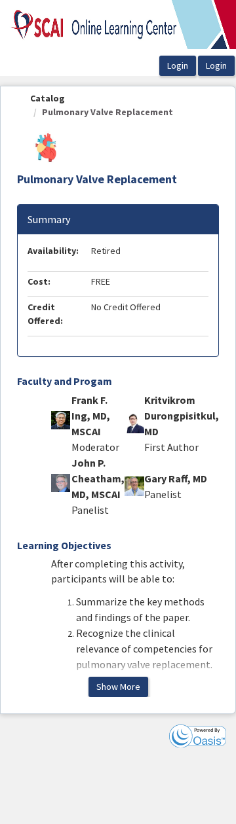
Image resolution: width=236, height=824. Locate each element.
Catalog (47, 98)
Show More (118, 686)
